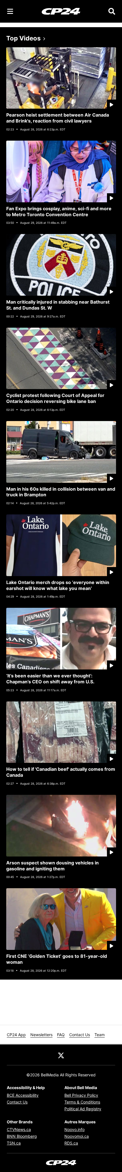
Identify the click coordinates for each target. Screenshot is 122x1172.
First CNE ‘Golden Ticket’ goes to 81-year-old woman (56, 959)
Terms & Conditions (82, 1102)
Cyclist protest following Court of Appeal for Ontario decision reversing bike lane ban (55, 398)
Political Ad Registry (82, 1108)
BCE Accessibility (23, 1095)
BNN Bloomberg (22, 1136)
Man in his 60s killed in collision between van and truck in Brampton (60, 492)
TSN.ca (14, 1143)
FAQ (61, 1034)
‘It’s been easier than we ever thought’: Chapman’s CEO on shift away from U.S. (50, 678)
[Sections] (10, 11)
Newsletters (41, 1034)
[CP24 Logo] (61, 11)
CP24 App (16, 1034)
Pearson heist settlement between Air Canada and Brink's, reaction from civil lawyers (57, 118)
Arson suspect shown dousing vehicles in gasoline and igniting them (52, 866)
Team (99, 1034)
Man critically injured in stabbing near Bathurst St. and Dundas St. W (58, 305)
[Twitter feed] (61, 1054)
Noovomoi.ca (76, 1136)
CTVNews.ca (19, 1129)
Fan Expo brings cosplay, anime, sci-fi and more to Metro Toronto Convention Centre (59, 211)
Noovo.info (74, 1129)
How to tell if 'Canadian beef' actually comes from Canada (60, 772)
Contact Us (79, 1034)
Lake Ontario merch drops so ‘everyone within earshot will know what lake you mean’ (57, 585)
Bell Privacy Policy (81, 1095)
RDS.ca (71, 1143)
